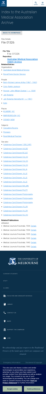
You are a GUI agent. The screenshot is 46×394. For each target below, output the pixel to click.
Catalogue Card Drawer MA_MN (16, 186)
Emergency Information (11, 362)
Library (10, 304)
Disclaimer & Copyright (34, 362)
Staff (5, 280)
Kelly (5, 103)
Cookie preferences (33, 389)
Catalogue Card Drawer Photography (18, 194)
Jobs (8, 338)
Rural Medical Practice (12, 136)
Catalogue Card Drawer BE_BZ (15, 153)
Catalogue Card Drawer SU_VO (15, 215)
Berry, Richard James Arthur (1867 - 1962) (20, 82)
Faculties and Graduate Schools (19, 296)
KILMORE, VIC (9, 111)
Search (36, 4)
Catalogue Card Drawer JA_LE (15, 174)
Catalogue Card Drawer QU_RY (15, 207)
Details (33, 226)
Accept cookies (12, 389)
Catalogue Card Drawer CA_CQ (15, 157)
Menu (42, 4)
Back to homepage (12, 33)
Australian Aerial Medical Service (16, 70)
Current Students (10, 273)
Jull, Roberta (8, 95)
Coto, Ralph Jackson (11, 86)
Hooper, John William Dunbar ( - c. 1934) (19, 91)
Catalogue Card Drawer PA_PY (15, 190)
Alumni (6, 288)
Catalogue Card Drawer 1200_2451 (17, 145)
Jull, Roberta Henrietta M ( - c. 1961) (17, 99)
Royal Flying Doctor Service (14, 74)
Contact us (11, 313)
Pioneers (6, 132)
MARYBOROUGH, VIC (11, 116)
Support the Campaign (15, 329)
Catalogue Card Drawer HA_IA (15, 169)
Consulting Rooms (10, 128)
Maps (9, 321)
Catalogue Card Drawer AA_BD (15, 149)
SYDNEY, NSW (9, 120)
